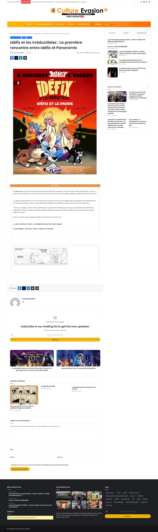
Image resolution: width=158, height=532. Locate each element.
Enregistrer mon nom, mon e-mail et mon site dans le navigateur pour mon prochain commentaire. (40, 465)
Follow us (10, 512)
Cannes (118, 492)
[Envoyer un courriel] (22, 52)
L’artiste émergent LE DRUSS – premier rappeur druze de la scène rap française (132, 52)
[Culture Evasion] (79, 13)
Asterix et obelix (21, 33)
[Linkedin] (20, 58)
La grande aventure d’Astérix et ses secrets (84, 388)
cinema (125, 492)
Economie (60, 24)
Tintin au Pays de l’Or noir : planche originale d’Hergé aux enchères (21, 407)
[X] (16, 58)
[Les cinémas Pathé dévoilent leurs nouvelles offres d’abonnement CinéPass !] (113, 62)
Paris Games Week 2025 (132, 502)
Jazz (133, 499)
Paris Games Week (118, 502)
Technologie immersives (44, 24)
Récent (126, 33)
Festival (70, 24)
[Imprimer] (37, 288)
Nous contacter (83, 24)
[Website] (23, 302)
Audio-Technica (110, 492)
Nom (12, 449)
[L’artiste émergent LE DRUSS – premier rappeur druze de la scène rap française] (113, 54)
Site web (59, 457)
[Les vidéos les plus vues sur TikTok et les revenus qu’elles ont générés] (113, 72)
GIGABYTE (140, 496)
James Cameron (125, 499)
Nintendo (145, 499)
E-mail (12, 457)
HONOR (117, 499)
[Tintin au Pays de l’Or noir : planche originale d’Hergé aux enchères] (24, 395)
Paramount (108, 502)
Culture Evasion (17, 52)
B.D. (24, 37)
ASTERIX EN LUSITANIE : (48, 386)
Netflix (138, 499)
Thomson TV (144, 502)
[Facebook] (12, 58)
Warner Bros (109, 505)
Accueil (13, 33)
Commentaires (141, 33)
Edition (29, 37)
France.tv (132, 496)
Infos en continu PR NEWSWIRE (117, 46)
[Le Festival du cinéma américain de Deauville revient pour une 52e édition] (63, 495)
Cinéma (29, 24)
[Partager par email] (25, 58)
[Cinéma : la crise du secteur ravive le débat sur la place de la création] (79, 504)
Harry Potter (109, 499)
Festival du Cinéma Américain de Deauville (117, 496)
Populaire (112, 33)
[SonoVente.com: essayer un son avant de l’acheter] (94, 504)
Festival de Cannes (134, 492)
